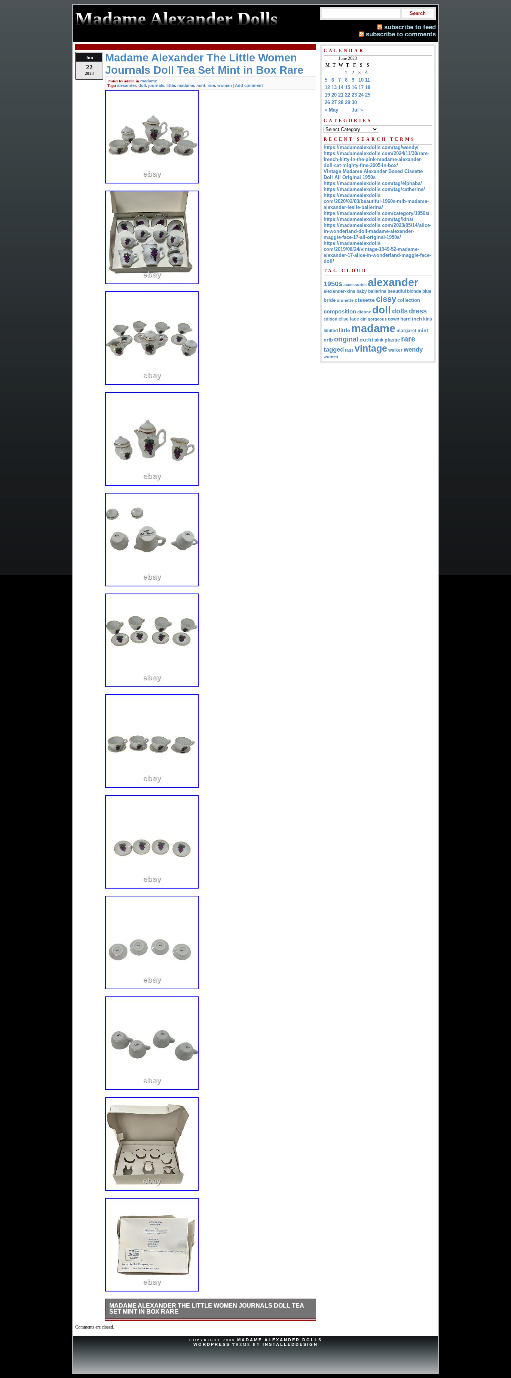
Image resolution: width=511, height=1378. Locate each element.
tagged (334, 349)
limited (331, 330)
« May (331, 110)
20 (334, 95)
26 (327, 102)
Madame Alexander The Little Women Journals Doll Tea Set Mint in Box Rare (206, 1308)
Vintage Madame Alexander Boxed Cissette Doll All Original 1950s (373, 174)
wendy (413, 349)
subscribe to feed (410, 27)
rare (211, 85)
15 (347, 87)
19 (327, 95)
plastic (392, 340)
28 (340, 102)
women (224, 85)
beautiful (397, 291)
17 (361, 87)
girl (363, 319)
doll (142, 85)
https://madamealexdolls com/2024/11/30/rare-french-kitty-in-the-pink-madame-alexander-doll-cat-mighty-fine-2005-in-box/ (376, 159)
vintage (371, 348)
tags (349, 350)
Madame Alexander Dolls (279, 1340)
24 (361, 95)
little (170, 85)
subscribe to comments (401, 34)
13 (334, 87)
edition (330, 319)
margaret (406, 330)
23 (354, 95)
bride (330, 300)
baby (362, 291)
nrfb (328, 340)
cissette (365, 300)
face (354, 319)
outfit (366, 340)
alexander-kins (339, 291)
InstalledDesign (290, 1344)
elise (344, 318)
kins (427, 318)
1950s (333, 284)
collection (408, 300)
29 (347, 102)
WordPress (211, 1344)
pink (378, 340)
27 (334, 102)
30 (354, 102)
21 (340, 95)
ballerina (377, 291)
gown (393, 319)
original (346, 339)
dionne (364, 312)
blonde (414, 291)
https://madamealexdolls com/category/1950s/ (376, 213)
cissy (386, 299)
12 (327, 87)
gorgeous (377, 319)
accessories (355, 284)
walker (395, 350)
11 (367, 80)
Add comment (249, 85)
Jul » (357, 110)
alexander (126, 85)
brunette (345, 300)
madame (148, 81)
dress (418, 311)
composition (340, 311)
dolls (400, 311)
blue (426, 291)
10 (361, 80)
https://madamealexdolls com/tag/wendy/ (371, 147)
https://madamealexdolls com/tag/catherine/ (374, 189)
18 (367, 87)
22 (347, 95)
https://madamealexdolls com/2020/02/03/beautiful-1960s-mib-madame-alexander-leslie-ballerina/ (376, 201)
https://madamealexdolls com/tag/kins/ (368, 219)
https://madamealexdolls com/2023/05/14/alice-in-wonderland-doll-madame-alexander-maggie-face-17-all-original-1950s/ (377, 231)
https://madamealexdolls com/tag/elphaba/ (373, 183)
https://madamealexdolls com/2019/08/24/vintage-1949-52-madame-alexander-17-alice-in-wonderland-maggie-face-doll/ (377, 252)
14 (340, 87)
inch (417, 319)
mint (200, 85)
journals (156, 85)
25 (367, 95)
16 (354, 87)
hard (405, 319)
